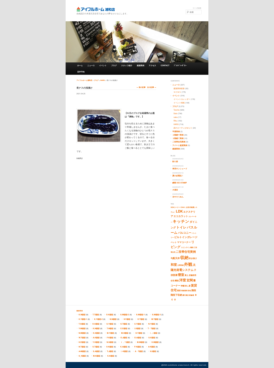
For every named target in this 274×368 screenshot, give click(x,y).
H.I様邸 (153, 351)
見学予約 (81, 71)
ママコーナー (184, 242)
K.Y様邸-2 (98, 319)
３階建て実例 (178, 138)
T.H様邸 (110, 328)
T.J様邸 (110, 351)
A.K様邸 (96, 337)
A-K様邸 (151, 346)
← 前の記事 (141, 87)
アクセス (152, 65)
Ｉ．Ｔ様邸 (125, 342)
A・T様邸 (139, 351)
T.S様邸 (82, 323)
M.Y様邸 (110, 333)
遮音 (179, 290)
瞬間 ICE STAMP (179, 182)
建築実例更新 (179, 88)
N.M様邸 (82, 333)
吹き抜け (193, 258)
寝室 (181, 274)
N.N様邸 (113, 319)
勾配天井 (175, 258)
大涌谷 (175, 189)
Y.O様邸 (96, 342)
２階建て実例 (178, 134)
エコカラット (181, 216)
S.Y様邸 (109, 323)
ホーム (80, 65)
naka (176, 117)
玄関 (190, 280)
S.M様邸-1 (140, 314)
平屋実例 (176, 131)
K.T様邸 (123, 323)
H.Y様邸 (138, 333)
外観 (188, 264)
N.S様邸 (110, 342)
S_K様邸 (82, 355)
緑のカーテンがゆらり (183, 127)
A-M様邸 (82, 351)
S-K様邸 (109, 346)
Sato (175, 113)
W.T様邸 (82, 337)
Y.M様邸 (82, 328)
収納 (184, 257)
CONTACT (165, 65)
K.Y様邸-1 (83, 319)
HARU (102, 80)
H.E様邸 (82, 342)
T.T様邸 (96, 314)
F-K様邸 (137, 346)
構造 (177, 280)
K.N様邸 (82, 314)
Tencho (177, 109)
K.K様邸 (110, 355)
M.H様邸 (124, 333)
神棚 (183, 285)
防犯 (189, 290)
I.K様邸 (137, 328)
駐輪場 (191, 295)
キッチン (181, 221)
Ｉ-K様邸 (124, 351)
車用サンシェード (179, 168)
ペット (174, 242)
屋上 (186, 275)
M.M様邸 (140, 342)
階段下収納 (176, 294)
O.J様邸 (123, 337)
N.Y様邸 (151, 323)
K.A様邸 (123, 346)
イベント (103, 65)
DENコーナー (175, 207)
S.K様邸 (151, 337)
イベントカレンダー (182, 99)
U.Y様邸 (137, 323)
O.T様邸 (140, 319)
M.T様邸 (154, 319)
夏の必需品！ (178, 175)
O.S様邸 (95, 323)
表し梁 (188, 285)
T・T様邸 (152, 328)
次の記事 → (151, 87)
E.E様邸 (123, 328)
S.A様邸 (96, 351)
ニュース (91, 65)
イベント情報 (179, 102)
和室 (174, 264)
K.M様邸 (155, 342)
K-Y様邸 (127, 319)
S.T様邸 (95, 346)
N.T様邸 (82, 346)
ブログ (114, 65)
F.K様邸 (110, 337)
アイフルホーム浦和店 (95, 9)
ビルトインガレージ (185, 237)
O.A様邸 (137, 337)
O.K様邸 (109, 314)
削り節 (175, 161)
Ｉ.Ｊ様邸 (153, 333)
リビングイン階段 (187, 247)
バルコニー (184, 233)
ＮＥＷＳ (177, 92)
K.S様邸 (96, 333)
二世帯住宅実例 (178, 141)
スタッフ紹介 (126, 65)
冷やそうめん (178, 196)
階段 (194, 290)
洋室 (182, 279)
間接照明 (184, 290)
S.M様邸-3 (156, 314)
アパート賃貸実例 (179, 145)
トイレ (181, 227)
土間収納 (180, 265)
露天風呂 (186, 295)
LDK (179, 211)
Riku (175, 120)
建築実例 (140, 65)
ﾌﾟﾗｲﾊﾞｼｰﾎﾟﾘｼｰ (180, 65)
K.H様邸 (96, 328)
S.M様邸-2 (124, 314)
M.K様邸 (96, 355)
